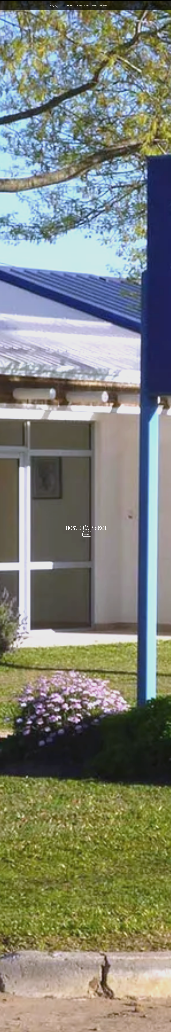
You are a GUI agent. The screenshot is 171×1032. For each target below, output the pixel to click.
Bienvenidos (86, 534)
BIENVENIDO (70, 5)
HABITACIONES (78, 5)
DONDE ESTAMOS (103, 5)
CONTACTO (94, 5)
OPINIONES (86, 5)
